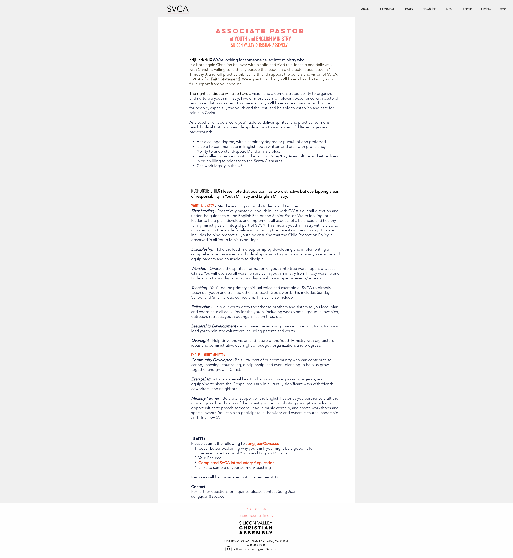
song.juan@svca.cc (262, 443)
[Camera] (228, 549)
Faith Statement (225, 79)
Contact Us (256, 508)
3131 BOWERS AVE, (238, 541)
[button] (385, 9)
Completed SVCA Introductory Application (236, 462)
